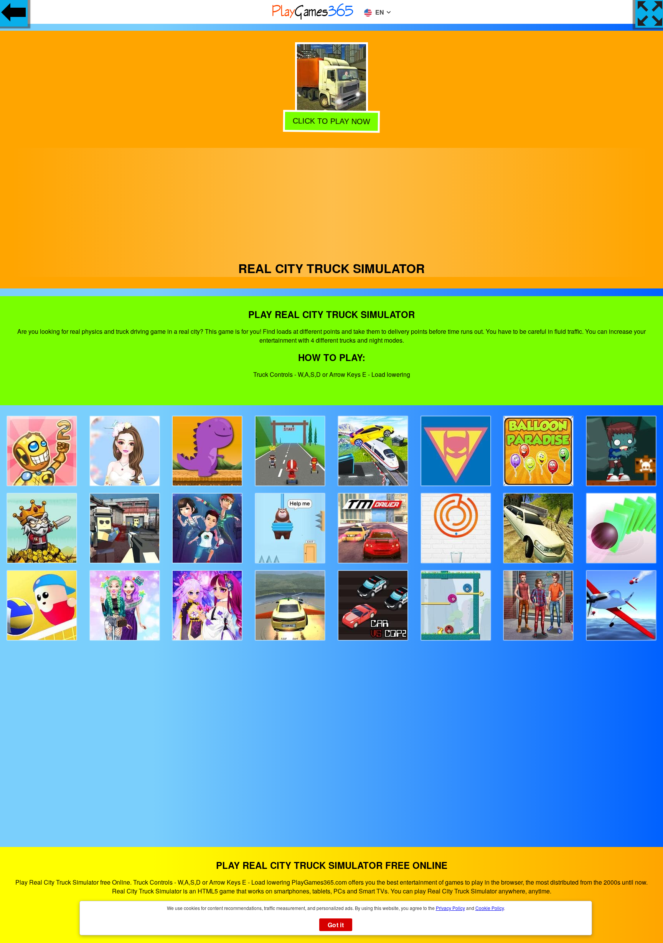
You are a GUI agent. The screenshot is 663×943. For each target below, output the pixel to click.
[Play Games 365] (313, 18)
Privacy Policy (450, 908)
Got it (336, 924)
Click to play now (330, 122)
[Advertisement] (331, 201)
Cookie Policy (489, 908)
